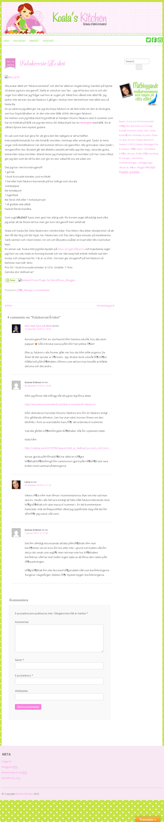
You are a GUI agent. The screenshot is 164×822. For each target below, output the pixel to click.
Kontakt (48, 41)
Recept (28, 290)
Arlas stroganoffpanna (71, 249)
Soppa (139, 139)
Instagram (160, 40)
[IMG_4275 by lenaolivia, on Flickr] (12, 77)
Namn (19, 660)
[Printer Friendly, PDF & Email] (11, 281)
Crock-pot (131, 121)
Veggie (141, 167)
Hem (6, 41)
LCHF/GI (131, 144)
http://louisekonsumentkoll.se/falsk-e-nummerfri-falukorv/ (60, 404)
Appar (122, 121)
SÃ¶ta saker (136, 148)
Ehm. (10, 305)
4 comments (42, 290)
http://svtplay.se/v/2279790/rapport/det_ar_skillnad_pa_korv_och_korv (67, 448)
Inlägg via (10, 767)
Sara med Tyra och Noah (38, 325)
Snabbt (122, 144)
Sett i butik (149, 130)
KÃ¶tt (20, 290)
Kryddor (146, 135)
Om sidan (19, 41)
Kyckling (153, 153)
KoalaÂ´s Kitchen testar (131, 130)
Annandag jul (104, 305)
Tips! (146, 148)
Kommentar (22, 622)
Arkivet (34, 41)
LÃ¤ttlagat (148, 144)
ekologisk (86, 122)
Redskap (137, 135)
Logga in (6, 761)
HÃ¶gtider (124, 125)
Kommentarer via (14, 772)
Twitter (148, 40)
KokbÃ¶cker (125, 135)
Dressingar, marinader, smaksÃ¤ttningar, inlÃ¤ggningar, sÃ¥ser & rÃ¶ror (136, 163)
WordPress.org (11, 778)
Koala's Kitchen (24, 793)
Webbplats (21, 691)
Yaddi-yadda (129, 172)
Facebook (154, 40)
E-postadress (24, 675)
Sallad (139, 144)
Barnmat (135, 125)
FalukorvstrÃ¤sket (42, 63)
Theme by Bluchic (156, 793)
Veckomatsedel (145, 121)
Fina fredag (146, 125)
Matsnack (148, 139)
